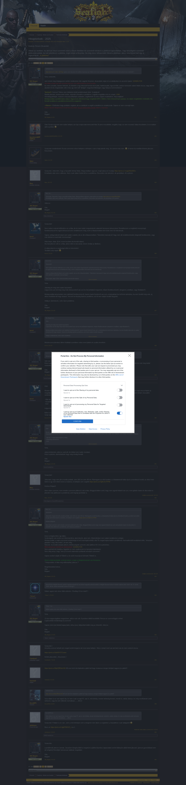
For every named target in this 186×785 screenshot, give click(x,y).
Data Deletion (80, 429)
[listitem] (93, 385)
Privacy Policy (105, 429)
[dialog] (93, 392)
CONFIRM (77, 421)
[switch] (119, 390)
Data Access (93, 429)
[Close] (130, 356)
